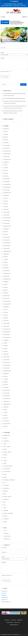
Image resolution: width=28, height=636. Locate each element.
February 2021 (6, 295)
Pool (4, 502)
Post (4, 505)
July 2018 (5, 376)
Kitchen (5, 477)
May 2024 (6, 203)
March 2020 (6, 320)
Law (4, 482)
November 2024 (7, 187)
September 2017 (7, 404)
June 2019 (6, 345)
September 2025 (7, 159)
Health (5, 463)
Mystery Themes (23, 634)
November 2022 (7, 245)
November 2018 (7, 365)
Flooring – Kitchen (7, 452)
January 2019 (6, 359)
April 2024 (6, 206)
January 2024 (6, 215)
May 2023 (6, 231)
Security (5, 516)
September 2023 (7, 226)
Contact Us (4, 591)
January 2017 (6, 420)
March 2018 (6, 387)
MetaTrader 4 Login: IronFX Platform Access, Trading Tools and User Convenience (14, 102)
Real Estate (6, 510)
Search (24, 16)
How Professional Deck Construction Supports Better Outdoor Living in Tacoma (16, 22)
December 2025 (7, 151)
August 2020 (6, 306)
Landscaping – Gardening (9, 480)
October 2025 (6, 156)
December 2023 (7, 217)
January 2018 (6, 393)
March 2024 (6, 209)
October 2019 (6, 334)
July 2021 (5, 284)
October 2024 (6, 190)
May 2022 (6, 262)
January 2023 (6, 240)
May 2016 (5, 426)
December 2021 (7, 273)
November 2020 (7, 304)
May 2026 (6, 137)
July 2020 (5, 309)
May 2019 (5, 348)
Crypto (5, 443)
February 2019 (6, 357)
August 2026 (6, 128)
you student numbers (7, 5)
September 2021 (7, 279)
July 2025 (5, 165)
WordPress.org (7, 539)
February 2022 (7, 270)
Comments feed (7, 536)
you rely (24, 5)
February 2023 (7, 237)
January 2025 (6, 181)
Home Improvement (8, 466)
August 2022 (6, 254)
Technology (6, 518)
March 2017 (6, 418)
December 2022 (7, 242)
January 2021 (6, 298)
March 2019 (6, 354)
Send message (5, 76)
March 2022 (6, 267)
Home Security (7, 468)
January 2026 (6, 148)
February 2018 (6, 390)
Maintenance (6, 488)
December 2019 (7, 329)
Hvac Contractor (7, 471)
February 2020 (7, 323)
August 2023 (6, 229)
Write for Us (4, 599)
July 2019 (5, 343)
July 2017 (5, 409)
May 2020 (6, 315)
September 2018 (7, 370)
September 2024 (7, 192)
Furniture (5, 454)
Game (5, 457)
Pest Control (6, 499)
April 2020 (6, 318)
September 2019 (7, 337)
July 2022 (5, 256)
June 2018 (6, 379)
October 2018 (6, 368)
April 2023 (6, 234)
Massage (5, 491)
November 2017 (7, 398)
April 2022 (6, 265)
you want (20, 4)
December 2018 (7, 362)
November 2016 (7, 423)
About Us (4, 593)
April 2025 (6, 173)
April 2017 (5, 415)
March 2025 (6, 176)
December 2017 (7, 395)
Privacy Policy (5, 597)
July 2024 (5, 198)
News (5, 493)
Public (5, 507)
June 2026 (6, 134)
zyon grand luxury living (10, 4)
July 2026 (5, 131)
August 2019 (6, 340)
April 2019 (5, 351)
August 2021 (6, 281)
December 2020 (7, 301)
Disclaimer (4, 595)
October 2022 (6, 248)
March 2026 (6, 142)
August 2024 (6, 195)
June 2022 (6, 259)
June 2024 (6, 201)
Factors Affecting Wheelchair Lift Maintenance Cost (14, 98)
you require (17, 5)
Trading (5, 521)
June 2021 (6, 287)
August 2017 (6, 407)
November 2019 (7, 331)
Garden (5, 460)
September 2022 (7, 251)
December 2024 (7, 184)
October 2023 (6, 223)
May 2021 (5, 290)
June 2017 (6, 412)
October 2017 (6, 401)
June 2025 (6, 167)
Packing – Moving (7, 496)
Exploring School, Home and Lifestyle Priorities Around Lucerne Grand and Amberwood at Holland (15, 107)
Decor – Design (7, 446)
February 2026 (7, 145)
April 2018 (5, 384)
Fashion (5, 449)
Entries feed (6, 533)
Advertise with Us (6, 601)
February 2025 (7, 178)
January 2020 (6, 326)
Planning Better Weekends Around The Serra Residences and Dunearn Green (13, 112)
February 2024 (7, 212)
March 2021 (6, 293)
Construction (6, 441)
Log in (5, 530)
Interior (5, 474)
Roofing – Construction (8, 513)
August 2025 (6, 162)
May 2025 (6, 170)
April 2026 (6, 139)
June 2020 (6, 312)
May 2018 (5, 382)
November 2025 (7, 153)
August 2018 (6, 373)
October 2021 (6, 276)
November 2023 (7, 220)
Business (5, 438)
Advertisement (7, 435)
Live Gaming (6, 485)
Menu (3, 17)
